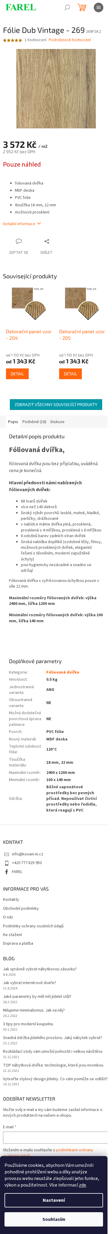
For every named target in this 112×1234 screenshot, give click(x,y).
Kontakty (11, 900)
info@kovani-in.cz (27, 854)
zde (82, 1185)
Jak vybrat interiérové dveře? (29, 983)
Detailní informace (19, 224)
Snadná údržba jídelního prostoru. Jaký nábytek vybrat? (52, 1038)
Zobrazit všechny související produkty (56, 404)
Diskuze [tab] (57, 422)
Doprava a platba (18, 943)
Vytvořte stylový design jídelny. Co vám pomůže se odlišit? (55, 1079)
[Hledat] (67, 7)
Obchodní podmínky (21, 909)
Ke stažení (12, 935)
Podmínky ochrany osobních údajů (33, 926)
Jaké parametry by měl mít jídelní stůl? (37, 997)
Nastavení (54, 1200)
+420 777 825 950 (27, 863)
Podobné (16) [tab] (34, 422)
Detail (17, 373)
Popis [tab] (13, 422)
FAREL (17, 872)
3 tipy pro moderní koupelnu (28, 1024)
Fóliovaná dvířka (62, 672)
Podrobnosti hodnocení (70, 40)
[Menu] (99, 7)
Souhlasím (53, 1219)
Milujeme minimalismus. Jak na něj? (34, 1010)
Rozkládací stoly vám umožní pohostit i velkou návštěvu (52, 1052)
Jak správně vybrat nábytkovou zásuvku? (40, 969)
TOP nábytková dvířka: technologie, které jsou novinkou (53, 1065)
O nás (8, 917)
